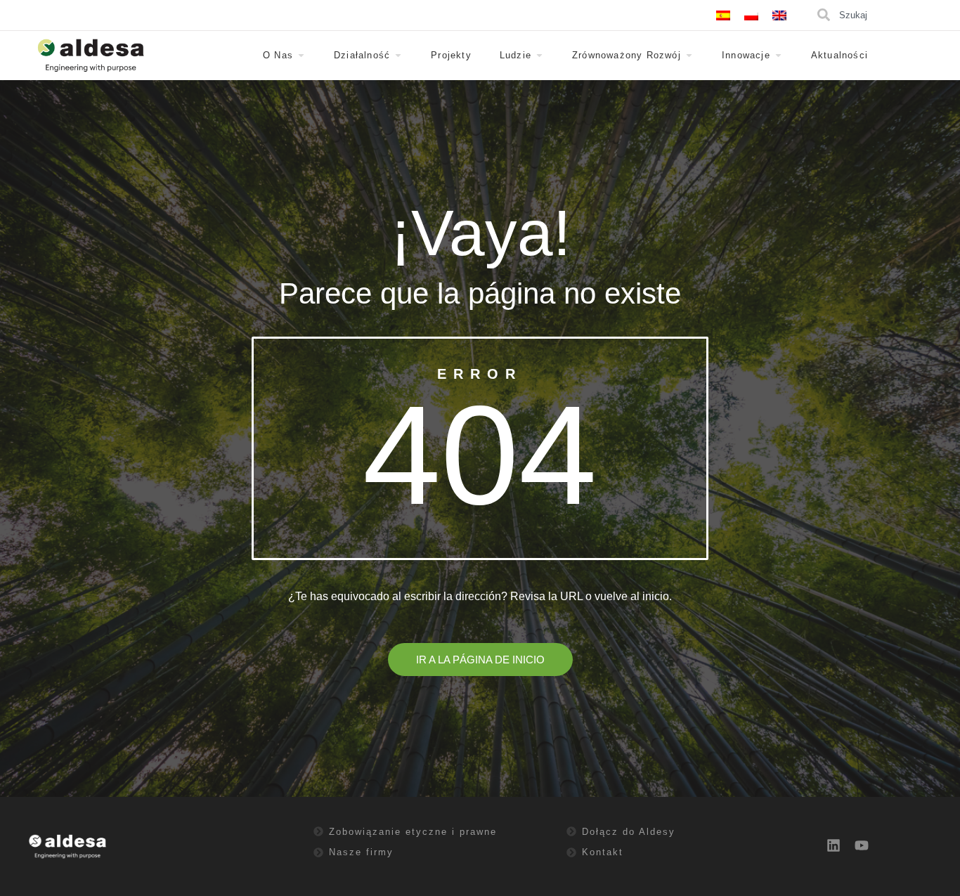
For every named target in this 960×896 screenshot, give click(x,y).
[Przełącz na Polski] (751, 15)
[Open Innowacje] (778, 55)
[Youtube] (862, 845)
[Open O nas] (301, 55)
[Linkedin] (833, 845)
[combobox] (886, 15)
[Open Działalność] (398, 55)
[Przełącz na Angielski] (779, 15)
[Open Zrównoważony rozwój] (689, 55)
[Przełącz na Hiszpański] (723, 15)
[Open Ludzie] (539, 55)
